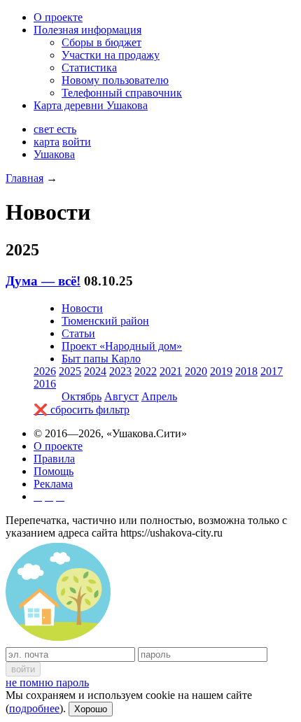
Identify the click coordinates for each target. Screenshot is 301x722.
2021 (171, 371)
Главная (24, 178)
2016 (45, 384)
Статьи (78, 333)
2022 (145, 371)
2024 (95, 371)
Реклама (53, 484)
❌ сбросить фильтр (82, 410)
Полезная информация (87, 30)
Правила (54, 459)
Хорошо (90, 709)
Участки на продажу (111, 55)
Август (121, 396)
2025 (70, 371)
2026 (45, 371)
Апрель (159, 396)
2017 (271, 371)
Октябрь (82, 396)
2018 (246, 371)
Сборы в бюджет (101, 42)
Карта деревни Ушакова (91, 105)
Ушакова (54, 154)
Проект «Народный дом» (122, 346)
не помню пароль (47, 682)
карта (46, 142)
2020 (196, 371)
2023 (120, 371)
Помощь (54, 471)
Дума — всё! (43, 281)
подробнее (34, 708)
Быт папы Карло (101, 358)
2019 (221, 371)
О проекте (58, 17)
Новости (82, 308)
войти (76, 142)
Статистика (89, 67)
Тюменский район (105, 321)
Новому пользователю (115, 80)
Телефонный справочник (122, 93)
